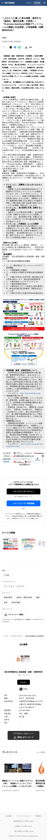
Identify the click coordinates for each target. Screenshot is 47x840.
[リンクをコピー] (30, 47)
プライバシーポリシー (23, 816)
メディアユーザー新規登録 (23, 503)
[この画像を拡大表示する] (10, 544)
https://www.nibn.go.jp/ (27, 695)
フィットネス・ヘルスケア (14, 586)
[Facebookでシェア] (15, 47)
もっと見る (41, 752)
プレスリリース (16, 636)
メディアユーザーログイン (23, 491)
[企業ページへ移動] (23, 659)
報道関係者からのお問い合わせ (23, 821)
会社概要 (8, 816)
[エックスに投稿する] (11, 47)
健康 (38, 597)
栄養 (5, 602)
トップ (5, 636)
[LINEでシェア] (19, 47)
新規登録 (37, 3)
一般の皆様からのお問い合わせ (23, 831)
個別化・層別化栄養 (24, 597)
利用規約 (38, 816)
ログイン (29, 3)
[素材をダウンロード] (26, 47)
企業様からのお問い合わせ (23, 826)
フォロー (23, 682)
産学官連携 (16, 602)
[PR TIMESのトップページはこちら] (9, 3)
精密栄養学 (8, 597)
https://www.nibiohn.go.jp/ (30, 393)
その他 (6, 575)
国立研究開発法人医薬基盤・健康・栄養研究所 (24, 672)
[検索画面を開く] (44, 2)
